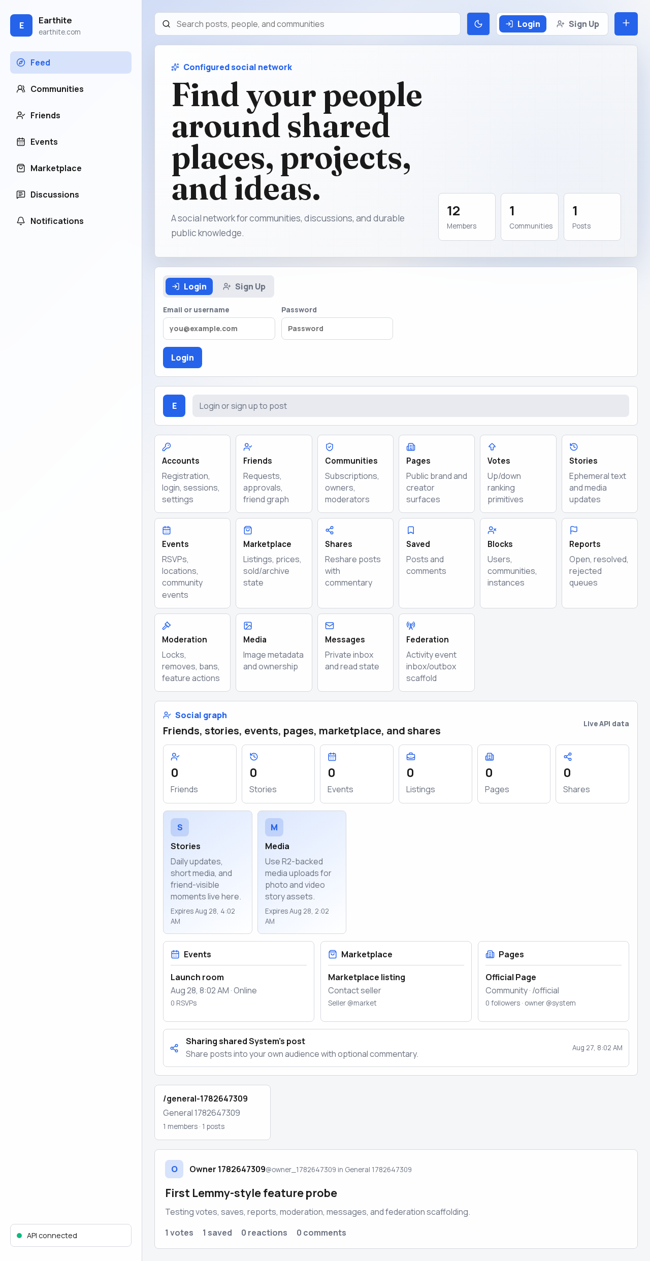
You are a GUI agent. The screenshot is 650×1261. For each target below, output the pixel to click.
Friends (45, 115)
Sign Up (584, 23)
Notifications (57, 221)
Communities (57, 88)
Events (44, 141)
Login (528, 23)
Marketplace (56, 168)
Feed (40, 62)
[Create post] (626, 24)
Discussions (54, 194)
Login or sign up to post (243, 405)
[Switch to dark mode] (478, 24)
